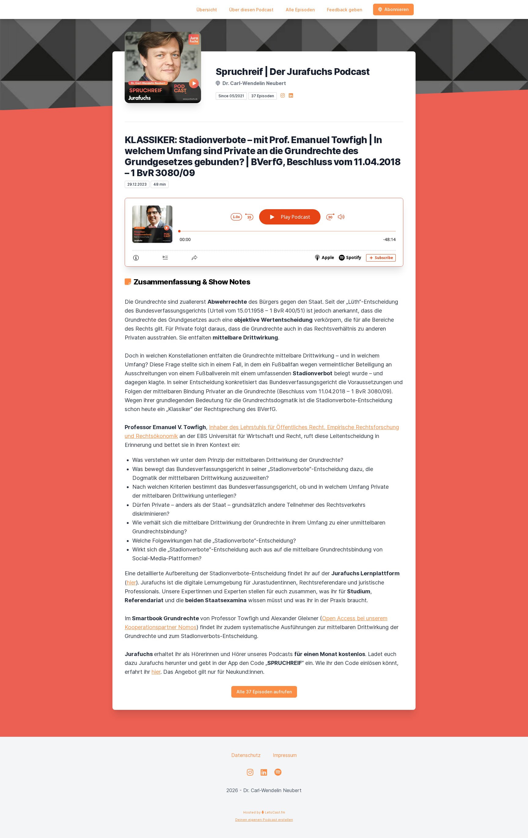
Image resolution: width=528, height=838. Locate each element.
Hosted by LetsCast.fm (264, 812)
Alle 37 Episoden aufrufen (264, 691)
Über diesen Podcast (251, 9)
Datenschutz (246, 755)
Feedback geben (344, 9)
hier (131, 582)
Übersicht (206, 9)
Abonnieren (396, 9)
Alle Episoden (300, 9)
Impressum (285, 755)
